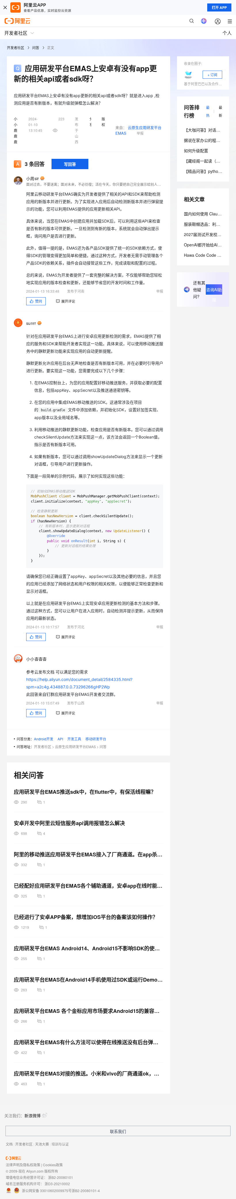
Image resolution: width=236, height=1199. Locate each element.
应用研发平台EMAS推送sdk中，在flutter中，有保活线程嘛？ (85, 792)
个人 (227, 33)
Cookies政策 (53, 1164)
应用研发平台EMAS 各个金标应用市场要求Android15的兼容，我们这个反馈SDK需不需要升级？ (88, 1011)
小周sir (32, 178)
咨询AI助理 (214, 291)
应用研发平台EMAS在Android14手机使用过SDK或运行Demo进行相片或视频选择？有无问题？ (88, 979)
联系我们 (118, 1131)
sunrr (31, 323)
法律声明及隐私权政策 (23, 1164)
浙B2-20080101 (60, 1177)
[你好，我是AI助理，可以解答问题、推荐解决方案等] (204, 21)
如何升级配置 (196, 150)
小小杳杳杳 (36, 659)
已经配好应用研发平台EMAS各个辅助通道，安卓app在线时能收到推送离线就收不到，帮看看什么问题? (88, 885)
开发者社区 (15, 47)
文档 (9, 1144)
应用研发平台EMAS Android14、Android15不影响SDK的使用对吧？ (88, 948)
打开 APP (219, 7)
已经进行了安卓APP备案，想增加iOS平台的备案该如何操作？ (86, 917)
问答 (35, 47)
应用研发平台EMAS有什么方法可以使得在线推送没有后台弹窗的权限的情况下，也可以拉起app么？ (88, 1042)
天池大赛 (42, 1144)
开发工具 (74, 738)
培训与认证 (60, 1144)
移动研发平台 (95, 738)
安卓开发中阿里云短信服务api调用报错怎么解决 (69, 823)
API (60, 738)
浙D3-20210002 (57, 1183)
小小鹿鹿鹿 (15, 130)
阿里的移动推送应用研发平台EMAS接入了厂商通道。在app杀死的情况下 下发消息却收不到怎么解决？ (88, 854)
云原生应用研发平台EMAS (75, 746)
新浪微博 (32, 1115)
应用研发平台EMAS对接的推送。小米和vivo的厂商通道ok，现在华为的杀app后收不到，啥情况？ (88, 1073)
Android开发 (43, 738)
